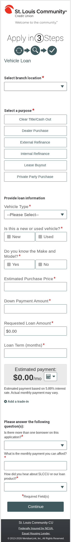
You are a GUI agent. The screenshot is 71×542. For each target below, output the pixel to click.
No (46, 264)
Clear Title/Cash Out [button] (35, 119)
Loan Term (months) (23, 345)
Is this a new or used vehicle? (32, 228)
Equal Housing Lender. (36, 533)
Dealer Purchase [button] (35, 131)
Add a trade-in (18, 401)
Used (48, 236)
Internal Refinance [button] (35, 154)
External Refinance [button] (35, 142)
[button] (35, 86)
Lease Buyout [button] (35, 165)
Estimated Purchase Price (28, 278)
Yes (15, 264)
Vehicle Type (16, 206)
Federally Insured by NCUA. (36, 528)
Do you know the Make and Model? (30, 254)
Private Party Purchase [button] (35, 177)
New (16, 236)
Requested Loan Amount (27, 323)
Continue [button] (36, 506)
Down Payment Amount (26, 301)
